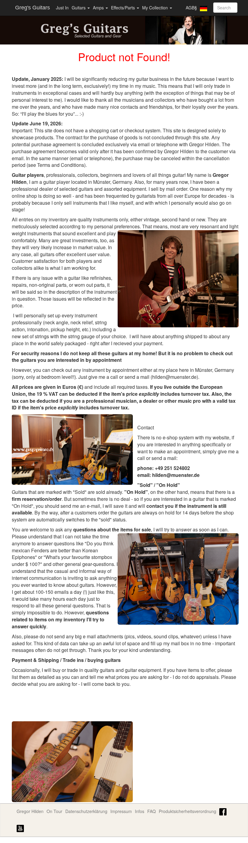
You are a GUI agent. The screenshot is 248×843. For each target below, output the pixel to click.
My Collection (155, 8)
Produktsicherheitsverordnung (187, 811)
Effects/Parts (123, 8)
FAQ (151, 811)
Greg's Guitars (32, 8)
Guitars (79, 8)
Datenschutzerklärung (86, 811)
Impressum (121, 811)
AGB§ (191, 8)
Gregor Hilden (30, 811)
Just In (62, 8)
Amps (99, 8)
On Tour (54, 811)
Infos (139, 811)
